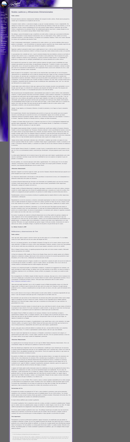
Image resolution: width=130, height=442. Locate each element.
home (2, 12)
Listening (3, 24)
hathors (3, 32)
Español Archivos (66, 9)
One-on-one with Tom (4, 18)
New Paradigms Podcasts (4, 27)
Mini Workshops (4, 40)
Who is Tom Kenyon (4, 15)
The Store (3, 43)
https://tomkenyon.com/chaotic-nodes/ (21, 281)
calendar (3, 45)
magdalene (4, 34)
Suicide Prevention (4, 21)
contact (3, 54)
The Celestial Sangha (4, 37)
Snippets (3, 30)
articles (3, 47)
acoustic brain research (3, 51)
